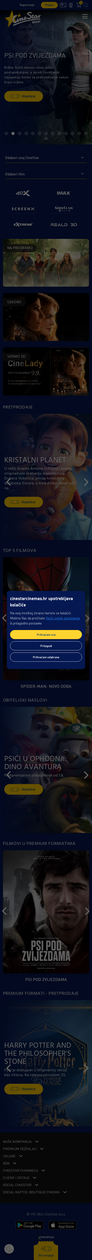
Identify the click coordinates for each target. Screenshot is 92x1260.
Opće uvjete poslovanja (63, 618)
